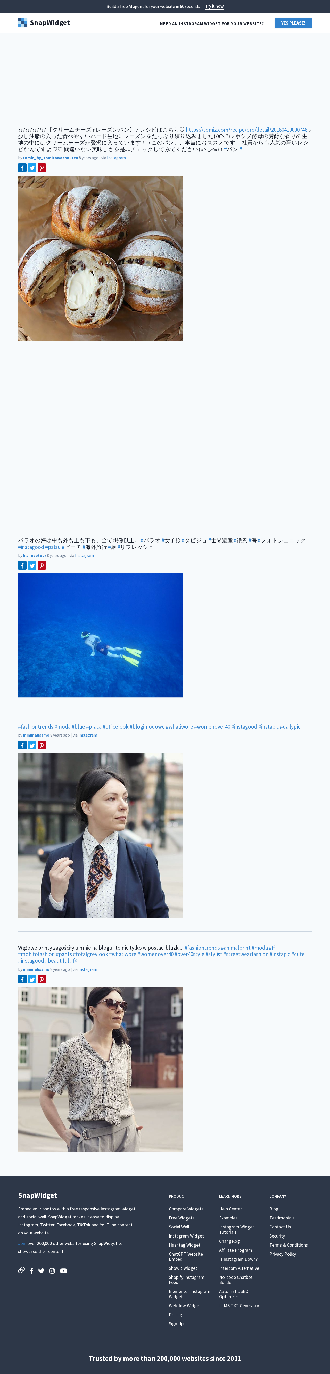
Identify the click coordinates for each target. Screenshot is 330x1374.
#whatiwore (179, 726)
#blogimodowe (147, 726)
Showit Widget (183, 1268)
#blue (78, 726)
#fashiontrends (35, 726)
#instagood (31, 547)
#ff (272, 947)
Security (277, 1236)
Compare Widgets (186, 1209)
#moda (62, 726)
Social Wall (179, 1227)
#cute (298, 954)
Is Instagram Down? (238, 1259)
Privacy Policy (282, 1254)
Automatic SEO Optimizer (234, 1293)
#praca (94, 726)
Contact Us (280, 1227)
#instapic (268, 726)
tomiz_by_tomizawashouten (50, 157)
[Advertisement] (165, 77)
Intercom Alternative (239, 1268)
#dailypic (290, 726)
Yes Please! (293, 23)
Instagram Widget (186, 1236)
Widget (50, 22)
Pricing (175, 1315)
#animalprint (236, 947)
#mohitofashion (36, 954)
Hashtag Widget (184, 1245)
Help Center (230, 1209)
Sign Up (176, 1324)
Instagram (116, 157)
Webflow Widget (185, 1305)
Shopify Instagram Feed (186, 1279)
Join (22, 1243)
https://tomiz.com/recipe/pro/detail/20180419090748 (246, 129)
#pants (64, 954)
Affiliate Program (235, 1250)
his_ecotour (34, 555)
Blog (273, 1209)
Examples (228, 1218)
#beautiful (57, 960)
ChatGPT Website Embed (186, 1256)
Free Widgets (181, 1218)
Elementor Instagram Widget (189, 1293)
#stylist (213, 954)
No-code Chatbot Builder (236, 1279)
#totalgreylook (90, 954)
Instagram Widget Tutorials (236, 1229)
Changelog (229, 1241)
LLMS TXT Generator (239, 1305)
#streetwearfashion (246, 954)
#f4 (73, 960)
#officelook (116, 726)
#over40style (189, 954)
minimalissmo (36, 735)
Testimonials (281, 1218)
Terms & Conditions (288, 1245)
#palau (53, 547)
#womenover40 (212, 726)
